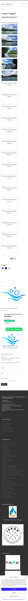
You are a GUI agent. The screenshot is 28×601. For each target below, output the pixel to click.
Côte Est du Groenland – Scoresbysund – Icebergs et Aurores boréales (13, 475)
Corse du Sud (4, 447)
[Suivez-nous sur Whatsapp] (7, 1)
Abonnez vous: (4, 358)
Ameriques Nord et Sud (6, 495)
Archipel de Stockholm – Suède (8, 478)
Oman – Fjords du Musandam (7, 492)
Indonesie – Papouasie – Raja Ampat (8, 483)
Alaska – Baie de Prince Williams (8, 497)
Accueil (2, 9)
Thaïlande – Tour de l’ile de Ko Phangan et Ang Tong (11, 485)
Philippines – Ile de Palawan (7, 486)
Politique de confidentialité (14, 599)
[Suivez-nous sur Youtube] (3, 1)
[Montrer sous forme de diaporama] (10, 22)
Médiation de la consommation (7, 431)
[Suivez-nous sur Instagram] (5, 1)
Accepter (14, 589)
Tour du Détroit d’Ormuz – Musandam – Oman (10, 494)
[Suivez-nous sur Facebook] (1, 1)
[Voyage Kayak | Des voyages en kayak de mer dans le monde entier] (6, 4)
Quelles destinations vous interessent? (10, 362)
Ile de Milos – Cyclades (6, 461)
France (3, 442)
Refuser (14, 592)
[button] (26, 577)
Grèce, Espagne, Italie (6, 454)
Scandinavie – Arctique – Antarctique (8, 465)
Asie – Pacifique (5, 479)
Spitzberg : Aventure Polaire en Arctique (9, 469)
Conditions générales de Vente (7, 428)
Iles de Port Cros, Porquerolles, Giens (9, 443)
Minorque (4, 463)
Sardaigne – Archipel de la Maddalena (9, 456)
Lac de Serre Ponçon (6, 452)
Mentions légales (22, 599)
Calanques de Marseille (6, 451)
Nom (2, 373)
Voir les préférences (14, 596)
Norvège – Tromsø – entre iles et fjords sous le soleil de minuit (13, 470)
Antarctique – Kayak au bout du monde (9, 467)
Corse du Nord (4, 449)
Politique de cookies (6, 599)
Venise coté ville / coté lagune (7, 460)
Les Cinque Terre (5, 458)
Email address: (4, 378)
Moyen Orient (4, 490)
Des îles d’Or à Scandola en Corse (8, 445)
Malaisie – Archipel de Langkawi (7, 488)
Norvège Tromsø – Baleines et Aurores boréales (10, 472)
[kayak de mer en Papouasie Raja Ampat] (9, 87)
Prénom (3, 367)
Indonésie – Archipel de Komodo (8, 481)
